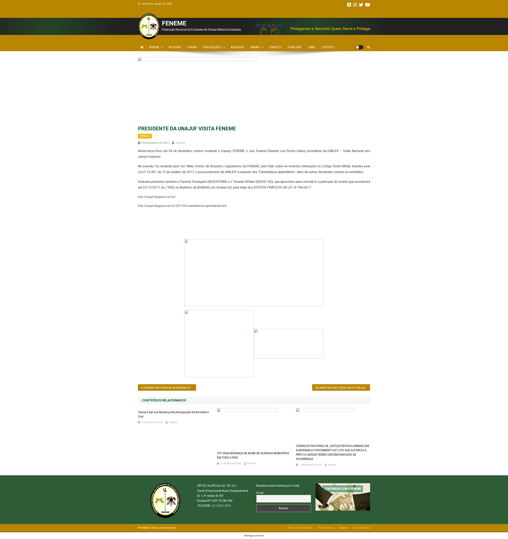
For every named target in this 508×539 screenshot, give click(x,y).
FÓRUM (192, 47)
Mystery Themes (186, 527)
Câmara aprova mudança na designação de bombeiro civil (173, 414)
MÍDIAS (255, 47)
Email (259, 492)
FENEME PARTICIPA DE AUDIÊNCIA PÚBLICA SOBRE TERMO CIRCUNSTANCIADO (169, 387)
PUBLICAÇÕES (212, 47)
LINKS (311, 47)
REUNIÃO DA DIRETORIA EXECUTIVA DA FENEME (342, 387)
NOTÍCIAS (175, 47)
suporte (180, 142)
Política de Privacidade (300, 527)
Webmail (343, 527)
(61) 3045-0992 (221, 505)
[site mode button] (359, 47)
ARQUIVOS (237, 47)
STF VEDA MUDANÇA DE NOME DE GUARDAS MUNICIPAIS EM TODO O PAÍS (253, 455)
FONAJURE (295, 47)
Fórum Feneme (326, 527)
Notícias (144, 136)
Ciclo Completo (361, 527)
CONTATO (328, 47)
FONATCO (275, 47)
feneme (251, 463)
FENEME (174, 23)
